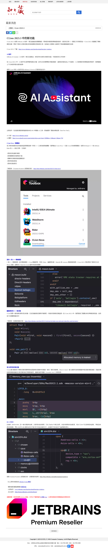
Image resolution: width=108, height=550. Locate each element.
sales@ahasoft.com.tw (60, 546)
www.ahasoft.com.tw (44, 546)
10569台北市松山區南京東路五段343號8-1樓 (43, 543)
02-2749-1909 (64, 543)
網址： (36, 546)
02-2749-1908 (76, 543)
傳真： (71, 543)
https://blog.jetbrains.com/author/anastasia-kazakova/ (54, 476)
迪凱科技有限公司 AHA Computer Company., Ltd (15, 9)
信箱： (52, 546)
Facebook (68, 546)
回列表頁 (54, 531)
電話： (59, 543)
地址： (29, 543)
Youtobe (72, 546)
